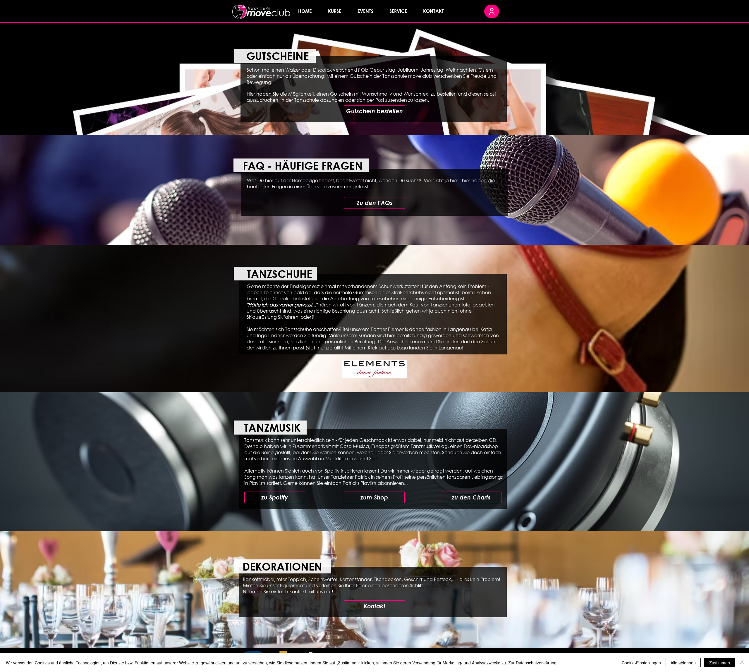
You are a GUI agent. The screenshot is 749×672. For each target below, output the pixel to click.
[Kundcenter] (491, 11)
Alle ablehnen (683, 663)
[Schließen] (741, 662)
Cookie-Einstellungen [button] (641, 663)
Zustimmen (719, 663)
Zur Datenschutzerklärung (532, 663)
